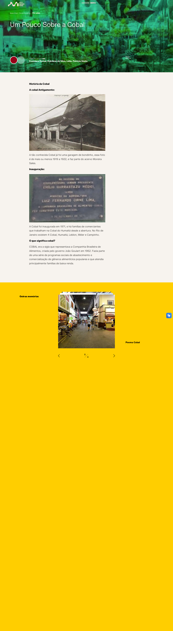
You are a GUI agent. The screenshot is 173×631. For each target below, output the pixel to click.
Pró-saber (36, 13)
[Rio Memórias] (16, 4)
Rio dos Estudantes (25, 13)
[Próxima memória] (114, 355)
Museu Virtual (14, 13)
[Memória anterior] (59, 355)
